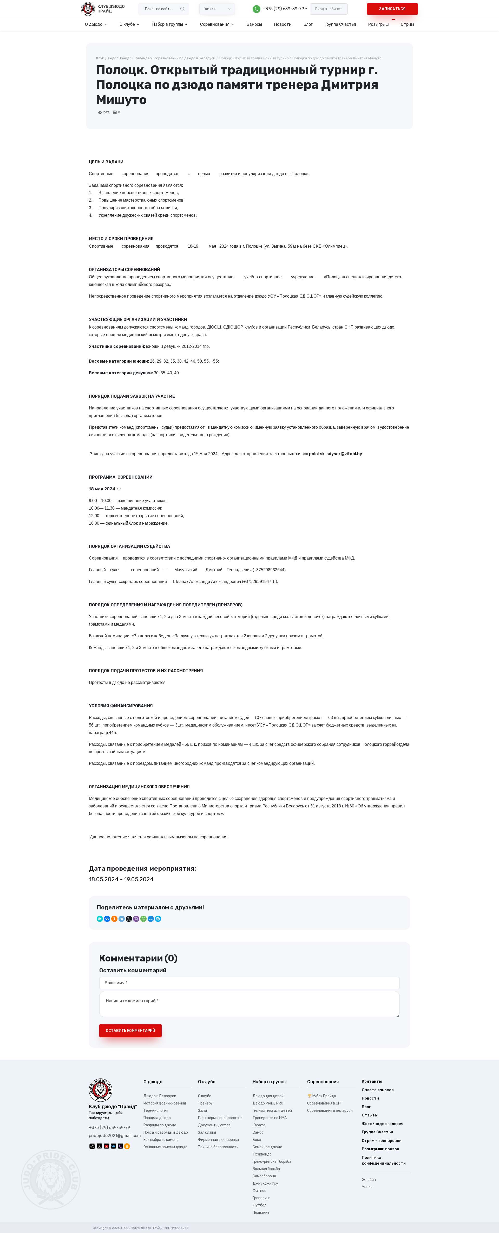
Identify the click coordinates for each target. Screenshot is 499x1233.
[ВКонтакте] (107, 919)
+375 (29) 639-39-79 (109, 1127)
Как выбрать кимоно (161, 1140)
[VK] (113, 1146)
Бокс (257, 1140)
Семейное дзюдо (267, 1147)
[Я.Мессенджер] (100, 919)
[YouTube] (106, 1146)
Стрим (407, 24)
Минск (367, 1187)
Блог (308, 24)
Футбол (259, 1205)
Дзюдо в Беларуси (159, 1096)
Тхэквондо (262, 1154)
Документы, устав (214, 1125)
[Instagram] (92, 1146)
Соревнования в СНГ (324, 1103)
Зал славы (207, 1132)
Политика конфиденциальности (384, 1160)
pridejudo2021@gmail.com (115, 1135)
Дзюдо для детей (268, 1096)
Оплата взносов (378, 1090)
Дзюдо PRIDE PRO (268, 1103)
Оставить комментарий (130, 1031)
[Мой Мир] (151, 919)
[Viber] (136, 919)
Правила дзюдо (157, 1118)
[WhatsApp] (143, 919)
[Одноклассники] (114, 919)
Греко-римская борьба (272, 1161)
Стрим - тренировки (382, 1140)
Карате (259, 1125)
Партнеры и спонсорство (220, 1118)
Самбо (258, 1132)
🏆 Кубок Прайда (321, 1096)
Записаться (392, 9)
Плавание (261, 1212)
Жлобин (369, 1180)
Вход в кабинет (328, 9)
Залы (202, 1110)
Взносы (254, 24)
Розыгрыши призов (380, 1149)
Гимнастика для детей (272, 1110)
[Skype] (158, 919)
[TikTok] (99, 1146)
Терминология (155, 1110)
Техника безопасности (218, 1147)
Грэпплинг (261, 1198)
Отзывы (370, 1115)
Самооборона (264, 1176)
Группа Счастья (340, 24)
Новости (283, 24)
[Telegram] (122, 919)
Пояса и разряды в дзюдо (165, 1132)
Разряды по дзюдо (159, 1125)
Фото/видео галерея (382, 1123)
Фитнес (259, 1191)
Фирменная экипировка (218, 1140)
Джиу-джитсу (265, 1183)
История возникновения (164, 1103)
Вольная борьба (266, 1169)
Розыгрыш (378, 24)
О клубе (204, 1096)
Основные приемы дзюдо (165, 1147)
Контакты (372, 1081)
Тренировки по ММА (270, 1118)
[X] (129, 919)
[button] (280, 9)
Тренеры (205, 1103)
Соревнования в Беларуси (330, 1110)
